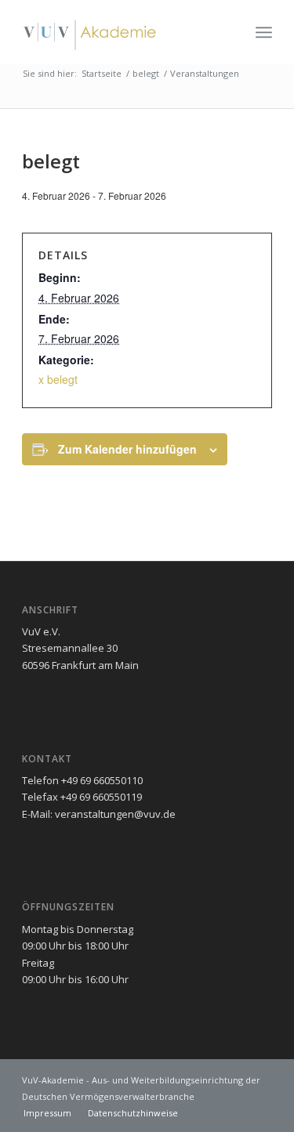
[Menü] (264, 32)
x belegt (58, 379)
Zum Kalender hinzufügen (127, 449)
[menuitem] (264, 32)
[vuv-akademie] (122, 32)
